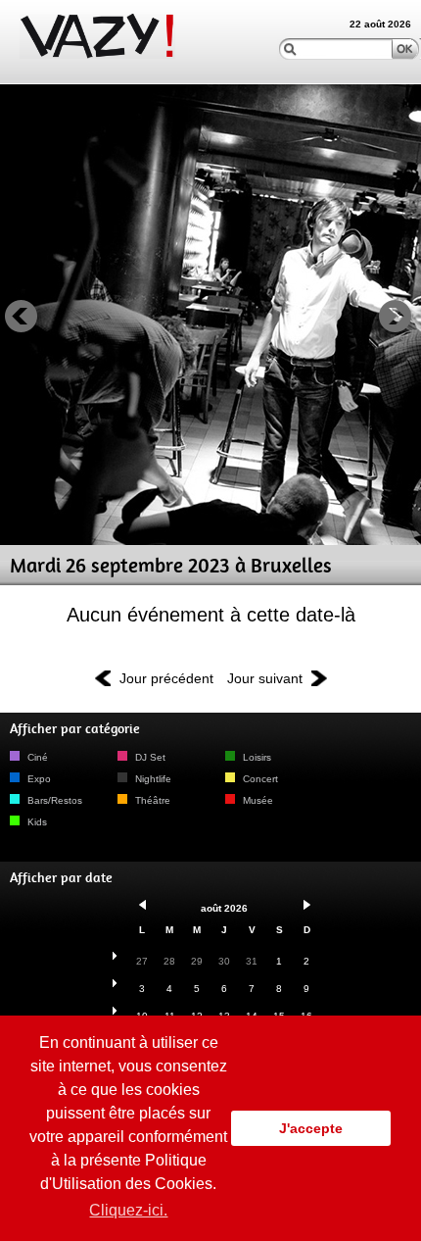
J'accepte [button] (311, 1128)
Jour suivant (265, 678)
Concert (259, 778)
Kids (35, 822)
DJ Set (148, 757)
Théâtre (151, 800)
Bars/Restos (53, 800)
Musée (256, 800)
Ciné (36, 757)
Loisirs (255, 757)
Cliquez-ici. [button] (128, 1210)
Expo (37, 778)
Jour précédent (166, 678)
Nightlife (151, 778)
